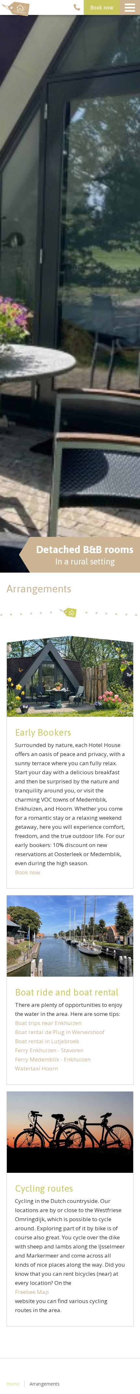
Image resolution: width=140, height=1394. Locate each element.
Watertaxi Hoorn (36, 1068)
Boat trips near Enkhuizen (48, 1023)
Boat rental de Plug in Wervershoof (60, 1032)
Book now (101, 7)
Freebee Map (32, 1292)
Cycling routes (44, 1188)
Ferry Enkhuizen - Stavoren (49, 1050)
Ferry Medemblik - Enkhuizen (53, 1059)
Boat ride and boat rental (67, 992)
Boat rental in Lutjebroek (47, 1041)
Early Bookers (43, 732)
